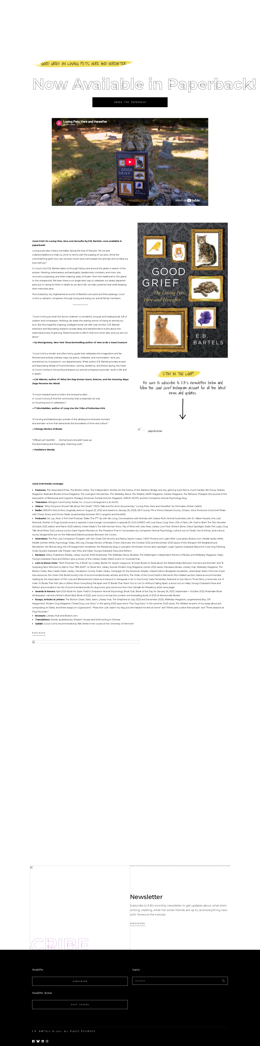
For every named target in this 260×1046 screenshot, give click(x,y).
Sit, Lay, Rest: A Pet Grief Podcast (65, 518)
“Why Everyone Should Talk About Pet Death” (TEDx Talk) (74, 506)
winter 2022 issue (153, 567)
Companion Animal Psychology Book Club (112, 591)
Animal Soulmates (176, 518)
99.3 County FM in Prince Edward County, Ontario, (163, 510)
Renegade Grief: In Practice (131, 579)
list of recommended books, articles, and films (104, 575)
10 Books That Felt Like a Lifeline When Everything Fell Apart (70, 583)
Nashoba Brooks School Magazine (62, 494)
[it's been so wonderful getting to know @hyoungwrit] (182, 458)
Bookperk (171, 571)
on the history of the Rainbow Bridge (138, 490)
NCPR (135, 498)
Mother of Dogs (50, 522)
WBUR (127, 498)
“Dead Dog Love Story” (84, 603)
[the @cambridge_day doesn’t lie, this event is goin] (152, 460)
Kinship (113, 490)
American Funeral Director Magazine (103, 498)
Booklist (134, 555)
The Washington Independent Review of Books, (165, 555)
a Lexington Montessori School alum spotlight (143, 546)
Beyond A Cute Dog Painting (209, 546)
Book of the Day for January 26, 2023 (155, 591)
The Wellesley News (118, 555)
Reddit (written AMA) (43, 542)
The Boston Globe (79, 490)
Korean (54, 619)
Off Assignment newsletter (81, 546)
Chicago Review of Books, (99, 542)
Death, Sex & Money (200, 530)
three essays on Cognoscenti (75, 607)
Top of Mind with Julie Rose (136, 526)
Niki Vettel (83, 623)
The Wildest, (138, 494)
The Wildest (182, 603)
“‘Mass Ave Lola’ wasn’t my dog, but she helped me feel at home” (126, 607)
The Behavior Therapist (195, 494)
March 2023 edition (70, 526)
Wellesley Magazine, (176, 599)
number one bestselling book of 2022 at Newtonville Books (148, 595)
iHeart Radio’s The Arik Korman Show (101, 526)
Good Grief (40, 268)
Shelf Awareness (98, 555)
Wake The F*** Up (93, 518)
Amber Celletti (194, 506)
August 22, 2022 (93, 510)
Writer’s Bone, (178, 526)
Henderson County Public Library (92, 571)
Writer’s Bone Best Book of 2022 (73, 595)
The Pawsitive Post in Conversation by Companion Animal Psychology (135, 530)
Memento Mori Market (175, 575)
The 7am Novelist (216, 522)
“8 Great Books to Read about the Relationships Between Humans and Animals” (173, 563)
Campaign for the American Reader (130, 571)
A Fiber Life (186, 522)
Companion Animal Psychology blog (167, 498)
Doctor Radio (63, 514)
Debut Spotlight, (195, 526)
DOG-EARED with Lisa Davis (146, 522)
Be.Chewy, (211, 490)
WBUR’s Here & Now (54, 510)
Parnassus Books (173, 567)
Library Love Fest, (161, 526)
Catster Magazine (173, 494)
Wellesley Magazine (205, 555)
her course (97, 623)
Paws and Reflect (122, 550)
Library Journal (81, 555)
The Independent (99, 490)
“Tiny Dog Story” (137, 603)
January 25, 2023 (127, 510)
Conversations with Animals (132, 518)
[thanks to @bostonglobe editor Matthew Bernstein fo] (213, 464)
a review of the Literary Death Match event (98, 559)
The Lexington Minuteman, (95, 494)
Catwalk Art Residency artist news (150, 587)
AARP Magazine (154, 494)
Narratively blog (109, 546)
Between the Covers (105, 534)
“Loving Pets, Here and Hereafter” (153, 506)
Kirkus (49, 555)
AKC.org (80, 542)
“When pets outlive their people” (183, 607)
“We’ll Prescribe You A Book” (73, 563)
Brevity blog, (55, 546)
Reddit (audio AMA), (213, 538)
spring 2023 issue (113, 603)
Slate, (88, 599)
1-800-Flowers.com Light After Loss (162, 538)
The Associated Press (58, 490)
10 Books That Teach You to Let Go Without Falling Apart (138, 583)
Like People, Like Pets (70, 550)
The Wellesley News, (120, 494)
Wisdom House (81, 619)
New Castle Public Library (61, 571)
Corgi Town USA (170, 522)
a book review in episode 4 (74, 522)
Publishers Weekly (63, 555)
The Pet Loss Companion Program (66, 538)
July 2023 (136, 599)
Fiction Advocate (122, 542)
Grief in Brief (199, 522)
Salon (95, 599)
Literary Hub (189, 567)
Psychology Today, (66, 542)
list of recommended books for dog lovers (83, 587)
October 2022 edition (44, 526)
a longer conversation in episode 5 (111, 522)
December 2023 (154, 599)
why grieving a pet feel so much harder (183, 490)
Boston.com (195, 538)
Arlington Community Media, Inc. (65, 502)
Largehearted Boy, (196, 599)
